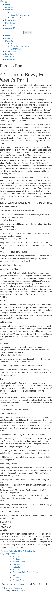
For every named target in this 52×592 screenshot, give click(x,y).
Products (9, 9)
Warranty (16, 564)
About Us (9, 7)
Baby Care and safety (20, 15)
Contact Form (18, 580)
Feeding (14, 12)
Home (7, 4)
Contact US (10, 28)
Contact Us (17, 577)
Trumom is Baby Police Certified (26, 572)
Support (16, 569)
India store (9, 25)
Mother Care (16, 17)
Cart (14, 574)
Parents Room (11, 20)
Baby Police (10, 22)
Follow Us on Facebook (12, 588)
